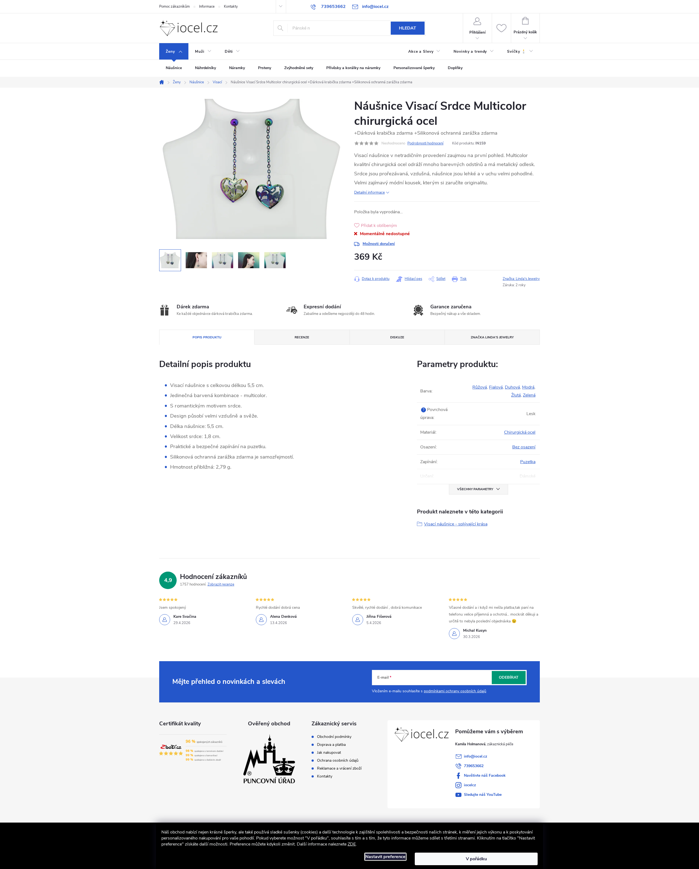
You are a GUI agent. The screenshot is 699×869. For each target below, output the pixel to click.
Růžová (479, 387)
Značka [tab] (492, 337)
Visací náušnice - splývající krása (455, 524)
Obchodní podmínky (334, 737)
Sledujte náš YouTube (483, 794)
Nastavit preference (385, 857)
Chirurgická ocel (519, 432)
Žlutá (516, 395)
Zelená (529, 395)
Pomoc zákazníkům (174, 6)
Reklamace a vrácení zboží (339, 768)
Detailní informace (369, 192)
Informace (207, 6)
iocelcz (470, 785)
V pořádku (476, 859)
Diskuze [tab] (397, 337)
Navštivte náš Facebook (485, 775)
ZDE (352, 844)
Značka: (521, 278)
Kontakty (231, 6)
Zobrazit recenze (221, 584)
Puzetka (527, 462)
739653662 (474, 765)
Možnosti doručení (379, 243)
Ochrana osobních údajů (338, 760)
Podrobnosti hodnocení (425, 143)
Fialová (496, 387)
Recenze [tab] (302, 337)
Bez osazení (523, 447)
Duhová (512, 387)
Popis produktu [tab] (206, 337)
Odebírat (509, 677)
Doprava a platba (331, 745)
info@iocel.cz (475, 756)
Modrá (528, 387)
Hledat (407, 28)
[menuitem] (173, 51)
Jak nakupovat (329, 752)
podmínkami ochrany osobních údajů (455, 691)
